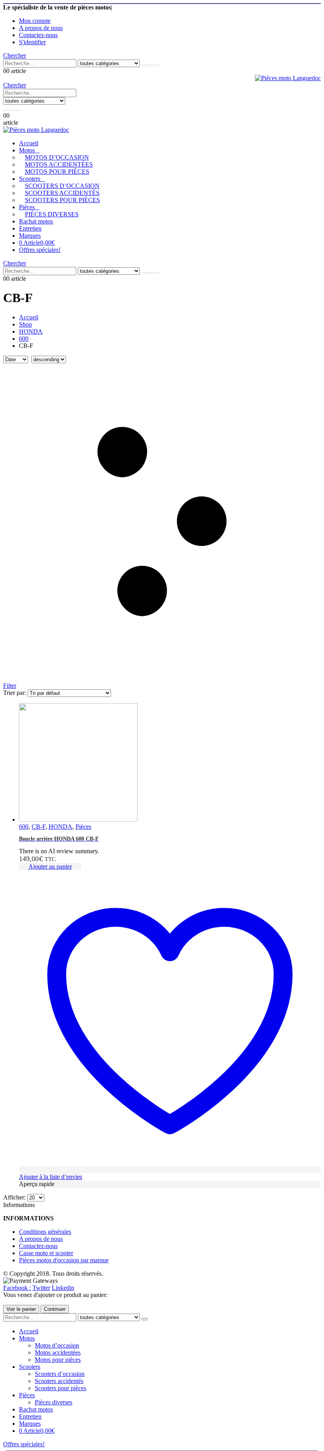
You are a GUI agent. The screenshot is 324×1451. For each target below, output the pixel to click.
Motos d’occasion (57, 157)
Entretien (30, 228)
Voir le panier (21, 1309)
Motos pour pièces (57, 171)
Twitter (41, 1287)
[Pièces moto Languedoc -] (288, 78)
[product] (170, 763)
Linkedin (63, 1287)
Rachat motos (36, 221)
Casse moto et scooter (46, 1253)
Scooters (29, 178)
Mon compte (35, 20)
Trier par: (15, 692)
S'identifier (32, 42)
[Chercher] (150, 65)
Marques (30, 235)
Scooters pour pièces (62, 200)
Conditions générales (45, 1231)
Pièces (27, 207)
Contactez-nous (38, 35)
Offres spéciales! (39, 249)
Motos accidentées (59, 164)
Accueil (28, 143)
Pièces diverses (52, 214)
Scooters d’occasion (62, 185)
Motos (27, 150)
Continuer (55, 1309)
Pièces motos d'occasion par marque (64, 1260)
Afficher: (15, 1197)
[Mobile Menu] (80, 107)
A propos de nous (41, 27)
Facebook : (17, 1287)
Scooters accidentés (62, 193)
